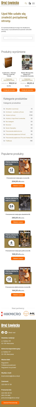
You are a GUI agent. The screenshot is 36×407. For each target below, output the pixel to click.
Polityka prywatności (8, 365)
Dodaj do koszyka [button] (9, 90)
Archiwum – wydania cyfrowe (15, 112)
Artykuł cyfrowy (10, 115)
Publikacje (9, 141)
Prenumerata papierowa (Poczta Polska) (18, 137)
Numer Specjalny (11, 128)
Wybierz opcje (18, 186)
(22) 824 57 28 (6, 384)
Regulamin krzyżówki (8, 367)
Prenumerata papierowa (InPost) (16, 134)
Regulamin (5, 363)
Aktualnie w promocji (12, 109)
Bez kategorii (10, 121)
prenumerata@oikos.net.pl (10, 398)
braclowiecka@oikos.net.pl (10, 376)
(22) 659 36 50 (6, 393)
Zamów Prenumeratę (10, 403)
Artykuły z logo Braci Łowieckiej (15, 118)
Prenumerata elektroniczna (14, 131)
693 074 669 (5, 395)
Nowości (8, 125)
